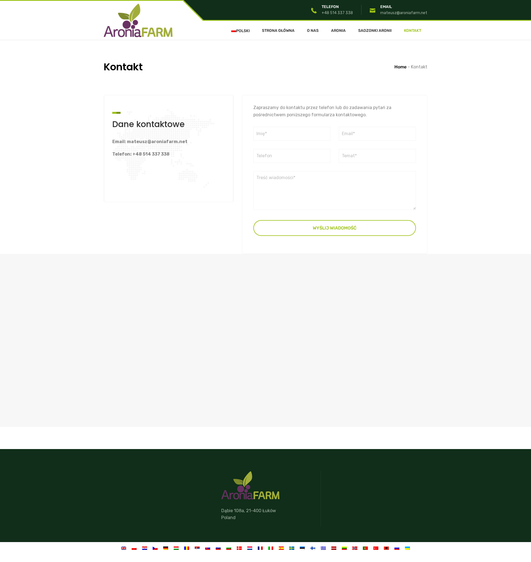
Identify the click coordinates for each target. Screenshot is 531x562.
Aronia (338, 31)
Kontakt (412, 31)
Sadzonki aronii (375, 31)
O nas (313, 31)
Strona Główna (278, 31)
